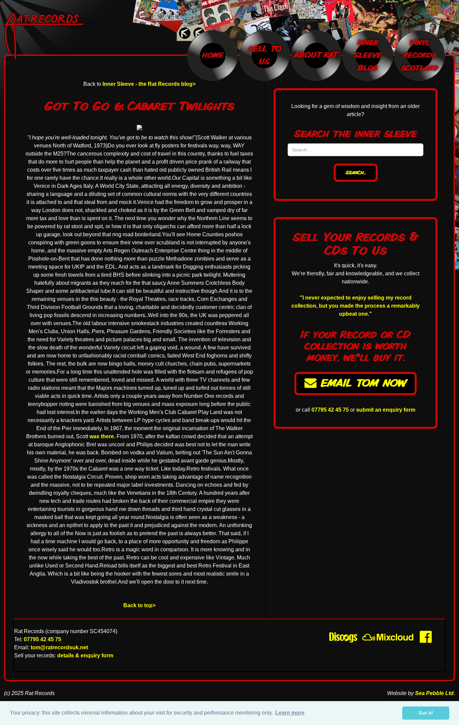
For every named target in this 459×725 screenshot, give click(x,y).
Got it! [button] (426, 713)
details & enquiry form (85, 655)
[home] (55, 36)
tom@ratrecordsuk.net (59, 647)
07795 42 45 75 (330, 410)
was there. (101, 436)
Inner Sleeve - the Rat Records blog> (149, 84)
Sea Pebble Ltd (434, 693)
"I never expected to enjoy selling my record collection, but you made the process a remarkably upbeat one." (355, 306)
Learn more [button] (289, 713)
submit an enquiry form (385, 410)
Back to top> (139, 605)
